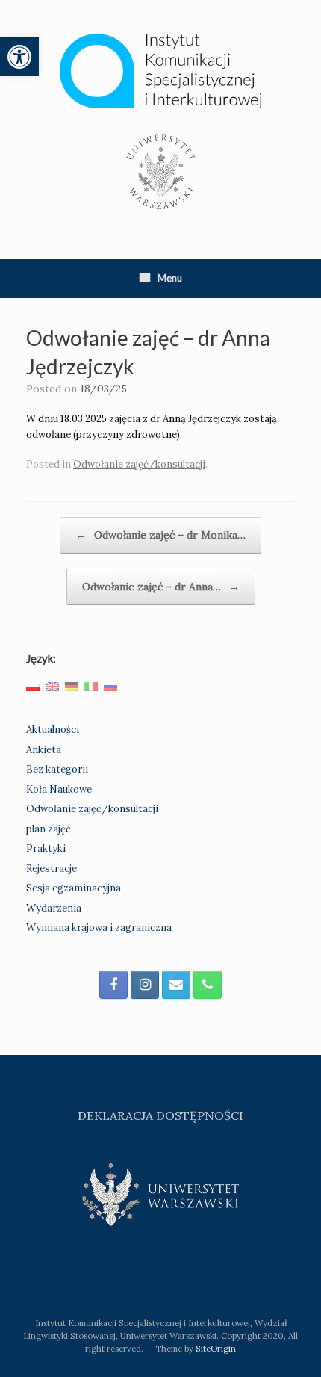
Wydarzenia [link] (53, 908)
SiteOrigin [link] (216, 1348)
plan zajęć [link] (48, 829)
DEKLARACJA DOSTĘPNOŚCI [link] (160, 1115)
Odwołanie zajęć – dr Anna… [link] (161, 586)
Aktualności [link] (52, 729)
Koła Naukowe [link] (59, 789)
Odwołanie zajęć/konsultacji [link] (139, 464)
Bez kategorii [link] (57, 769)
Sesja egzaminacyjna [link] (73, 888)
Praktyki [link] (46, 848)
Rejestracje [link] (51, 868)
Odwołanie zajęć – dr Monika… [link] (160, 535)
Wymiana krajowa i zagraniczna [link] (99, 927)
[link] (19, 56)
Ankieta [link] (43, 749)
